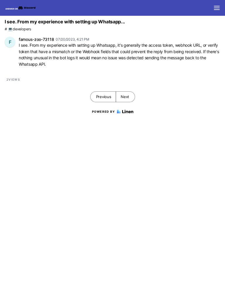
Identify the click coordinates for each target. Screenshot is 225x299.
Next (125, 96)
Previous (103, 96)
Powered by (103, 111)
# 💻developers (18, 29)
